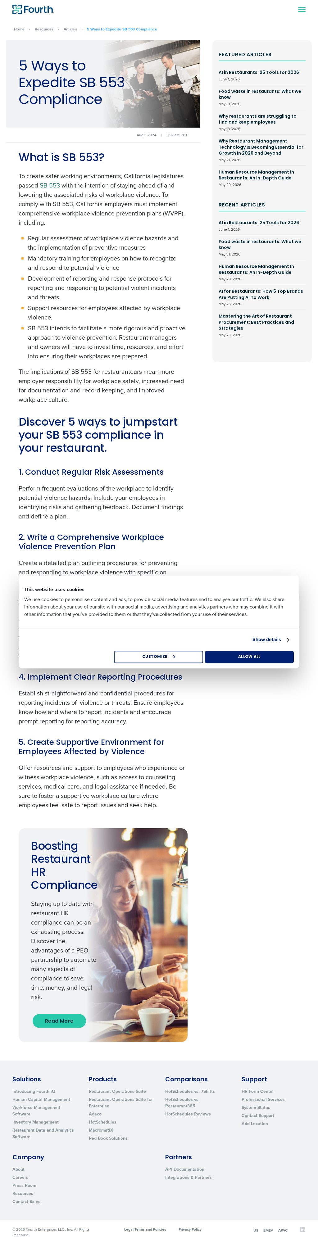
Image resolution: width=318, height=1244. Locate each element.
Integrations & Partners (188, 1177)
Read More (59, 1021)
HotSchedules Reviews (188, 1114)
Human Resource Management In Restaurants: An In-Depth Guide (256, 178)
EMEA (268, 1230)
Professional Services (263, 1099)
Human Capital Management (41, 1099)
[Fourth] (33, 9)
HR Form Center (258, 1091)
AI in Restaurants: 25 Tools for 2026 (259, 75)
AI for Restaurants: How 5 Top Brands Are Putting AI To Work (261, 297)
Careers (20, 1177)
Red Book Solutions (108, 1138)
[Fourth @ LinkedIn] (303, 1231)
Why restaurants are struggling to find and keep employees (258, 122)
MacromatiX (101, 1130)
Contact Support (258, 1115)
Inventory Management (35, 1122)
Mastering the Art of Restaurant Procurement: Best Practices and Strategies (256, 325)
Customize (154, 657)
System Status (256, 1107)
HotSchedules (102, 1122)
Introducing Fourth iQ (33, 1091)
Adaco (95, 1114)
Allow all (249, 657)
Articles (70, 29)
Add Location (255, 1123)
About (18, 1169)
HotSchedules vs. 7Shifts (190, 1091)
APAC (283, 1230)
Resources (44, 29)
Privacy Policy (190, 1229)
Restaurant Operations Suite (117, 1091)
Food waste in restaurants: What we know (260, 97)
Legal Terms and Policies (145, 1229)
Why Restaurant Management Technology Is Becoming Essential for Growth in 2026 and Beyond (261, 150)
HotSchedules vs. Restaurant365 (182, 1102)
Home (19, 29)
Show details (266, 639)
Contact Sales (26, 1201)
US (255, 1230)
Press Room (24, 1185)
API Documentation (184, 1169)
